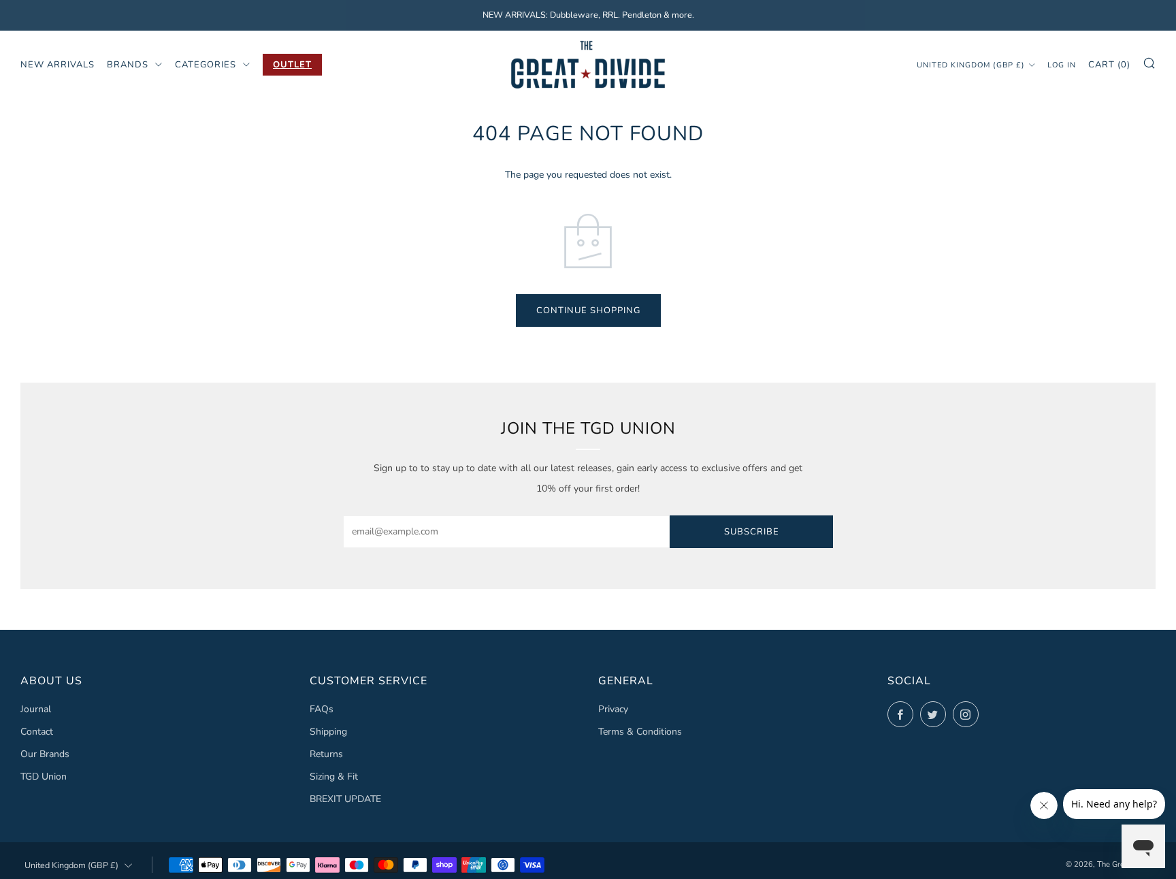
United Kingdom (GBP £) (971, 64)
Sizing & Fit (334, 776)
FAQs (321, 709)
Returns (326, 754)
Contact (36, 731)
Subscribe (751, 532)
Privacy (613, 709)
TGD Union (43, 776)
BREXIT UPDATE (345, 799)
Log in (1061, 64)
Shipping (328, 731)
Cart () (1109, 64)
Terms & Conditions (640, 731)
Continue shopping (588, 310)
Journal (35, 709)
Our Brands (44, 754)
